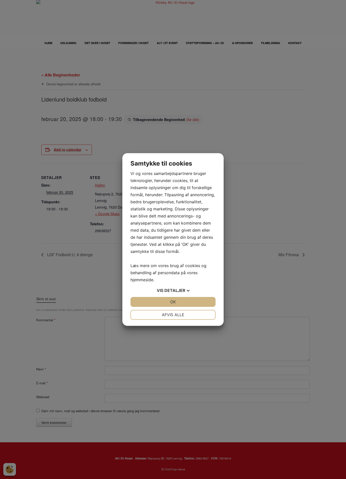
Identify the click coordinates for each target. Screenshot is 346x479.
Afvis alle (173, 314)
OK (173, 301)
